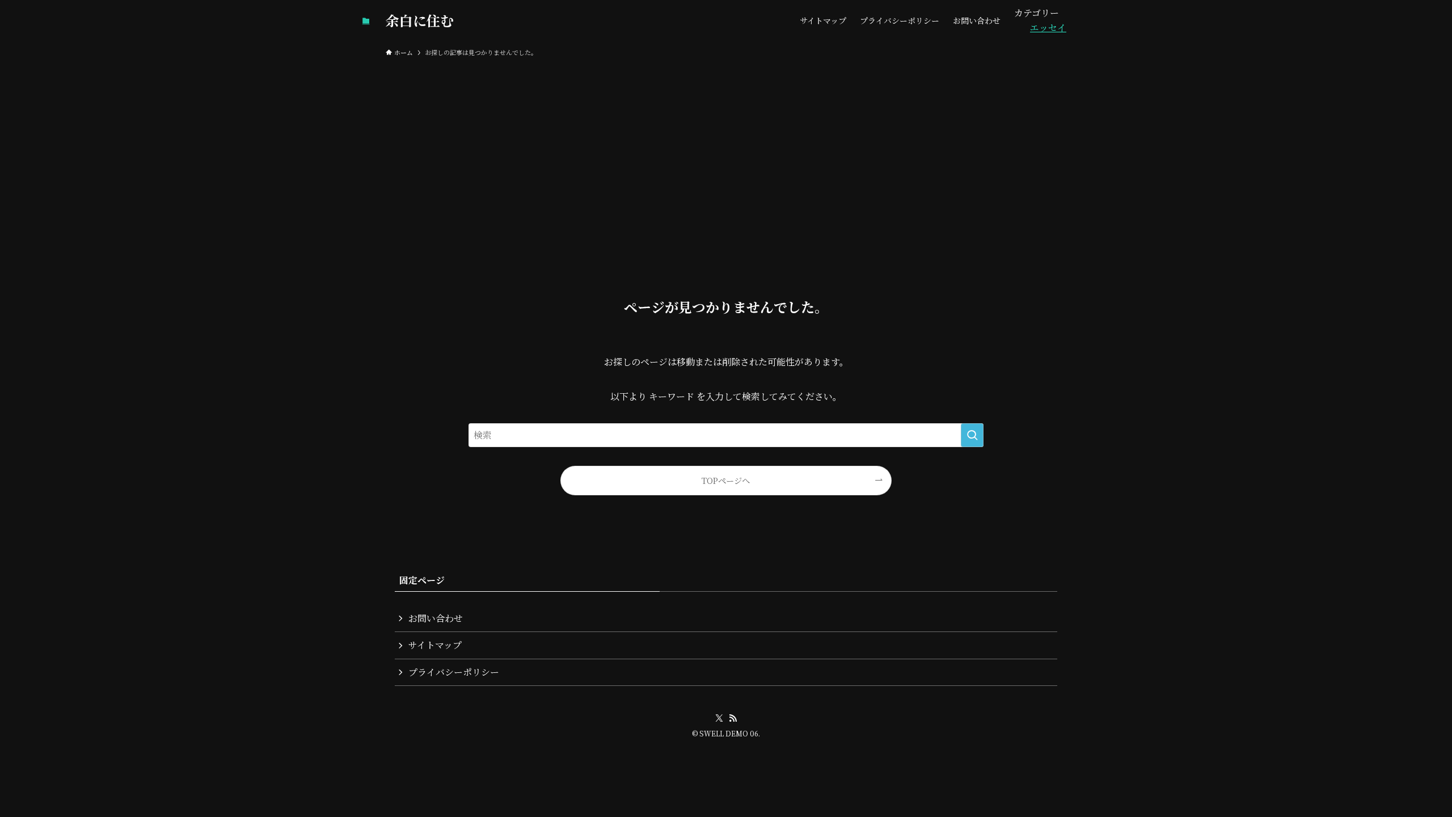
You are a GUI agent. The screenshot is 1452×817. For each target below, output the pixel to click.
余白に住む (420, 20)
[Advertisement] (726, 147)
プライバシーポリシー (453, 672)
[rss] (733, 718)
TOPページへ (726, 480)
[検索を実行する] (972, 435)
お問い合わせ (435, 618)
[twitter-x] (719, 718)
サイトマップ (435, 644)
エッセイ (1048, 27)
